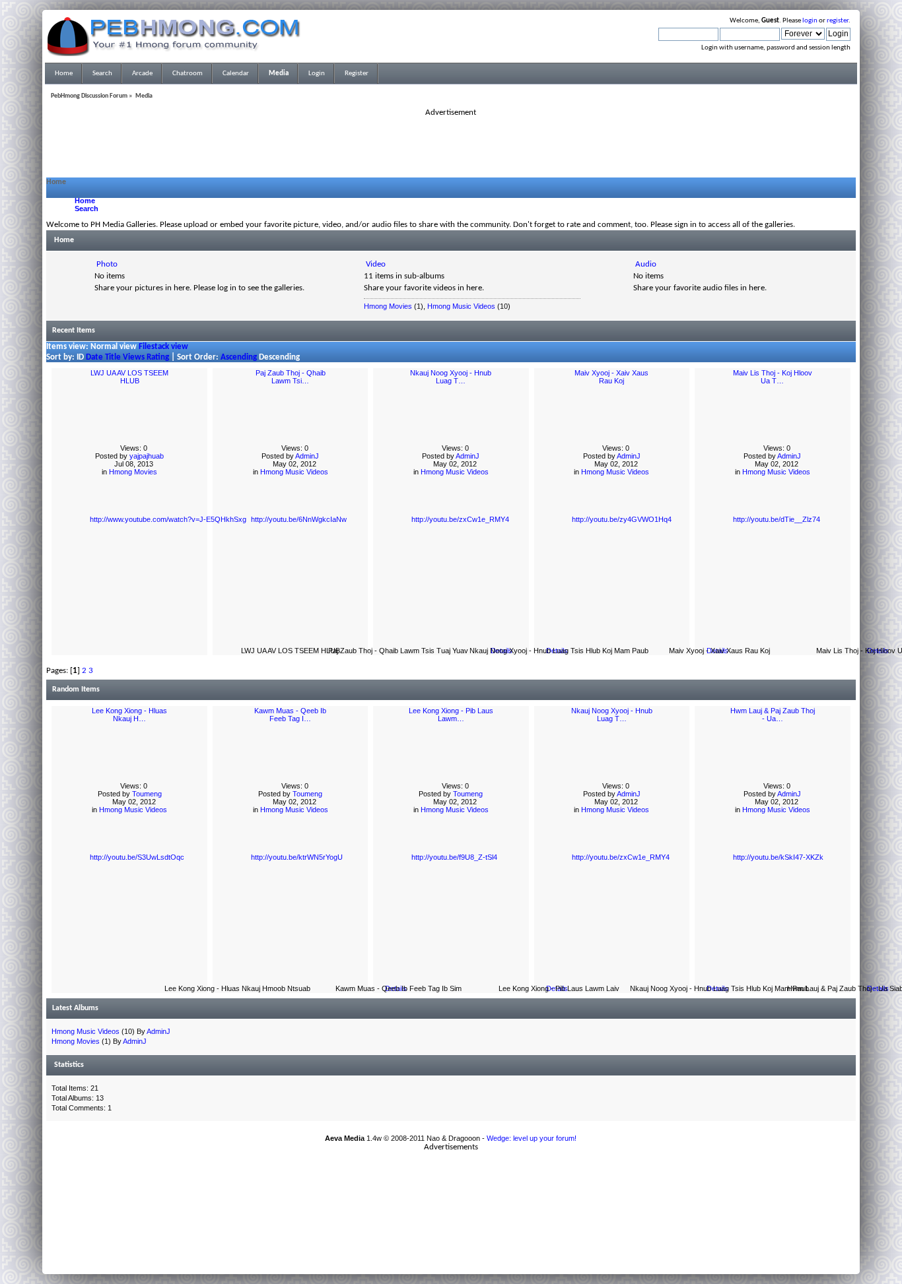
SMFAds (423, 1237)
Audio (645, 264)
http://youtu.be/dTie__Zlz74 (776, 519)
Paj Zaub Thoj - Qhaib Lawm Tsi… (291, 377)
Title (113, 357)
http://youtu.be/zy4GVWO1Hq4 (622, 519)
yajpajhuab (146, 456)
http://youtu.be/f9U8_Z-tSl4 (454, 857)
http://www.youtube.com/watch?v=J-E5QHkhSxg (168, 519)
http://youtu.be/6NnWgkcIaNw (299, 519)
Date (94, 357)
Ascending (239, 357)
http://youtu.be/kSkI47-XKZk (778, 857)
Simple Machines (495, 1229)
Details (501, 651)
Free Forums (471, 1237)
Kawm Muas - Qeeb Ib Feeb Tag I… (290, 714)
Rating (158, 357)
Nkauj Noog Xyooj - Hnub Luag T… (450, 377)
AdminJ (307, 456)
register (838, 20)
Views (134, 357)
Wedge (498, 1245)
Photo (107, 264)
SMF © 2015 (443, 1229)
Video (376, 264)
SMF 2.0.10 (398, 1229)
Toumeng (147, 794)
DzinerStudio (468, 1261)
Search (86, 208)
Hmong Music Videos (461, 306)
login (809, 20)
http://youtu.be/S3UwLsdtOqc (137, 857)
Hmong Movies (388, 306)
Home (85, 201)
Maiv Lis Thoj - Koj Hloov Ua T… (772, 377)
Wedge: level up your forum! (531, 1138)
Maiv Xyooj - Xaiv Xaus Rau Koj (611, 377)
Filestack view (163, 346)
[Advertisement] (451, 147)
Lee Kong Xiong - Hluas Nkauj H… (129, 714)
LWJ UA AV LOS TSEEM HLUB (129, 377)
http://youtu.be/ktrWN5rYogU (297, 857)
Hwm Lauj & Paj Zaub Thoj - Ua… (772, 714)
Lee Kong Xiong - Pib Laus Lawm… (451, 714)
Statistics (69, 1065)
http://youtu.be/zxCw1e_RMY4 (460, 519)
